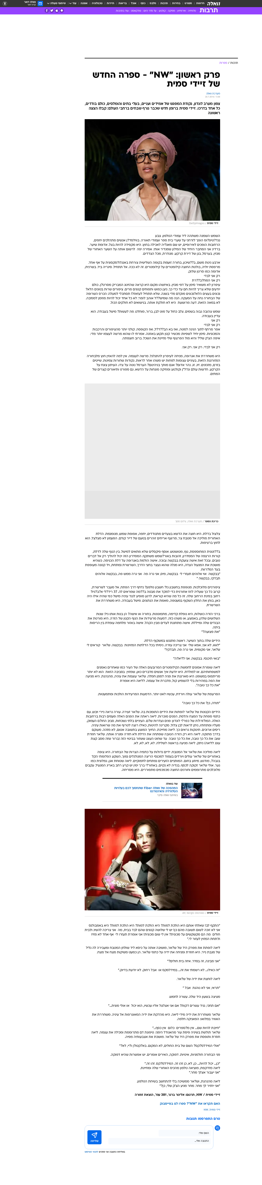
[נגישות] (5, 3)
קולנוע (162, 11)
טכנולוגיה (97, 3)
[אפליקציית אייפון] (57, 10)
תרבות (164, 3)
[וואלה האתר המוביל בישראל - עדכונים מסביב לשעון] (213, 3)
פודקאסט (136, 11)
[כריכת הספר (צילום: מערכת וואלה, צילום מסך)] (152, 454)
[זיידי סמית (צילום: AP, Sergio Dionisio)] (152, 862)
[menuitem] (198, 4)
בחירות (176, 3)
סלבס (153, 3)
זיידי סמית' (214, 1110)
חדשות (200, 3)
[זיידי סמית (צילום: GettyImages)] (152, 173)
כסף (143, 3)
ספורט (188, 3)
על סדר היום (149, 11)
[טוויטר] (52, 10)
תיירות (110, 3)
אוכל (133, 3)
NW (206, 1110)
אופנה (84, 3)
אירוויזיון (181, 11)
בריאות (123, 3)
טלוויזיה (192, 11)
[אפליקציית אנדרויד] (62, 10)
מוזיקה (171, 11)
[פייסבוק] (47, 10)
